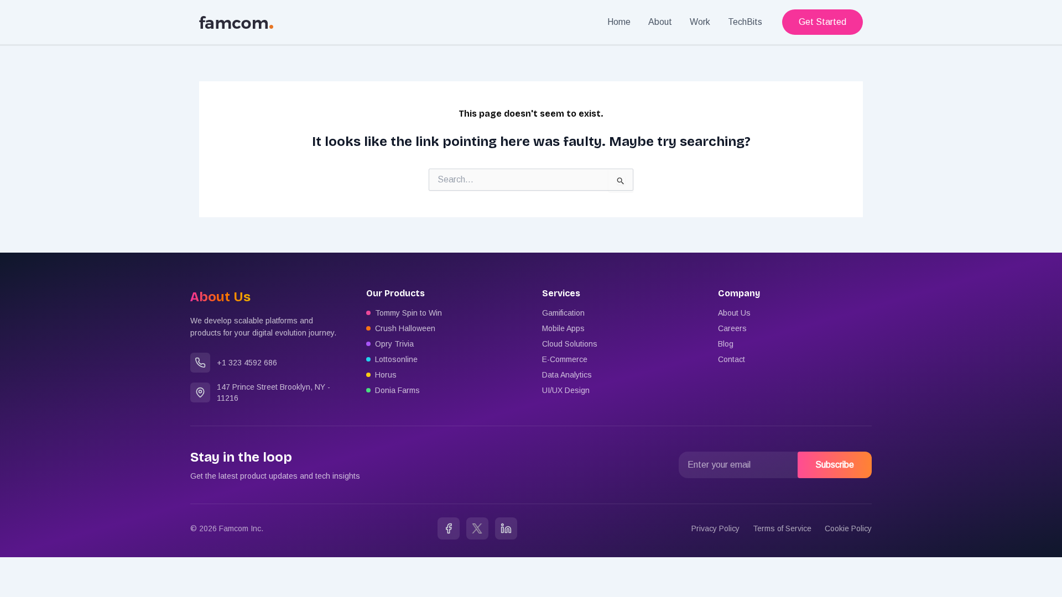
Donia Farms (397, 390)
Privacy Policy (715, 528)
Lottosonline (396, 359)
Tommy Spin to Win (408, 312)
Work (700, 22)
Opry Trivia (394, 343)
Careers (732, 328)
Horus (386, 374)
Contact (731, 359)
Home (619, 22)
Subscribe (834, 464)
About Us (734, 312)
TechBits (745, 22)
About (660, 22)
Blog (725, 343)
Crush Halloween (405, 328)
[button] (822, 22)
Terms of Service (782, 528)
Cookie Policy (848, 528)
